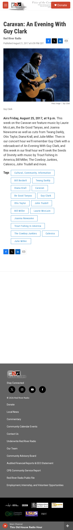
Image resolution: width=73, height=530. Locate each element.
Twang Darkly (43, 180)
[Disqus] (36, 317)
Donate (62, 5)
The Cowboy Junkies (25, 233)
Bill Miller (19, 210)
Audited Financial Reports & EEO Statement (30, 463)
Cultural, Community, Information (32, 172)
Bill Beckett (20, 180)
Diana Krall (20, 188)
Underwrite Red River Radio (21, 441)
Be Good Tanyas (23, 195)
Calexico (50, 233)
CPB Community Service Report (24, 470)
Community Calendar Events (22, 426)
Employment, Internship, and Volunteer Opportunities (35, 485)
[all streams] (68, 525)
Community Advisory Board (21, 456)
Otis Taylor (20, 203)
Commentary (14, 419)
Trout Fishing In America (27, 226)
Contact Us (13, 434)
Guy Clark (46, 195)
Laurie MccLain (42, 210)
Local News (13, 412)
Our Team (12, 448)
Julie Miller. (21, 241)
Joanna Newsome (24, 218)
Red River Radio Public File (21, 478)
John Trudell (41, 203)
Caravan (39, 188)
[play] (5, 525)
